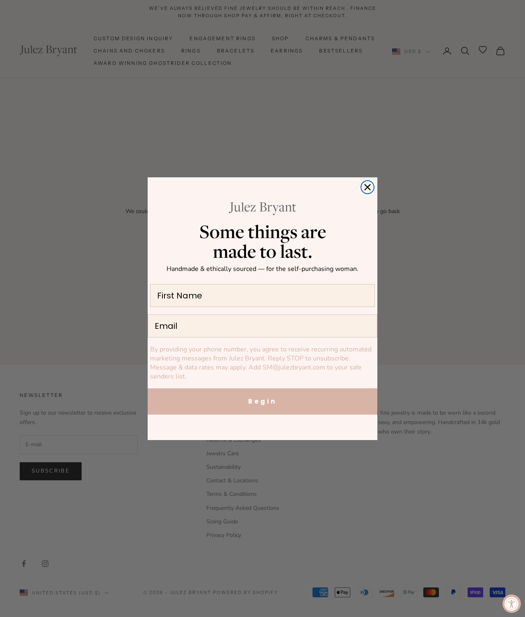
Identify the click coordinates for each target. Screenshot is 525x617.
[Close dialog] (367, 187)
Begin (262, 401)
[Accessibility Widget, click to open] (511, 603)
